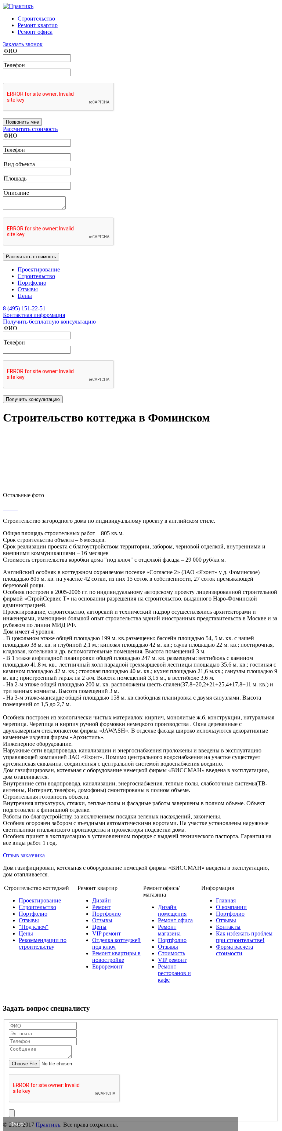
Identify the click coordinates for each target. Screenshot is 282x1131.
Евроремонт (107, 966)
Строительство (36, 18)
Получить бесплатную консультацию (49, 321)
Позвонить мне (22, 122)
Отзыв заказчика (24, 855)
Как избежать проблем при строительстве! (244, 936)
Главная (226, 900)
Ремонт (101, 907)
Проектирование (39, 269)
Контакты (228, 927)
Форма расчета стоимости (234, 950)
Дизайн (101, 900)
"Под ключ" (33, 927)
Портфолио (32, 283)
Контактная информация (34, 315)
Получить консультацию (33, 399)
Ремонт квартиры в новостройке (116, 956)
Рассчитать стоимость (30, 129)
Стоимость (171, 953)
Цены (25, 296)
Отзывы (28, 289)
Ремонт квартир (38, 25)
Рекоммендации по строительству (42, 943)
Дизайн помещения (172, 910)
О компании (231, 907)
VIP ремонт (106, 933)
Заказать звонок (23, 44)
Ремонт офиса (35, 32)
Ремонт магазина (169, 930)
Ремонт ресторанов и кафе (174, 973)
